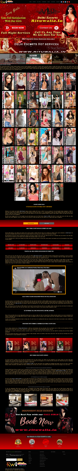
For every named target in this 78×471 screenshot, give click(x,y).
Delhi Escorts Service (38, 255)
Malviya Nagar (42, 463)
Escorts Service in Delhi (61, 370)
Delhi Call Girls (19, 303)
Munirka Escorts (42, 464)
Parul (58, 338)
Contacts (58, 1)
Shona (41, 338)
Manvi (24, 338)
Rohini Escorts (42, 461)
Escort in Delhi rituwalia (16, 378)
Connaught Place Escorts (44, 458)
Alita (7, 338)
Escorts (34, 1)
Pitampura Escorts (43, 460)
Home (30, 1)
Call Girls (30, 457)
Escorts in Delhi (30, 363)
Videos (48, 1)
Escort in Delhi (47, 216)
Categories (44, 1)
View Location (31, 223)
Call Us (8, 351)
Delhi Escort (68, 232)
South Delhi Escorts (43, 457)
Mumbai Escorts (42, 466)
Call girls (39, 1)
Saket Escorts (42, 454)
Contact (30, 463)
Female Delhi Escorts (23, 328)
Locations (53, 1)
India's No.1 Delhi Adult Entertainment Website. (14, 468)
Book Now (47, 223)
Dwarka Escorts (42, 455)
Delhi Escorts (22, 211)
